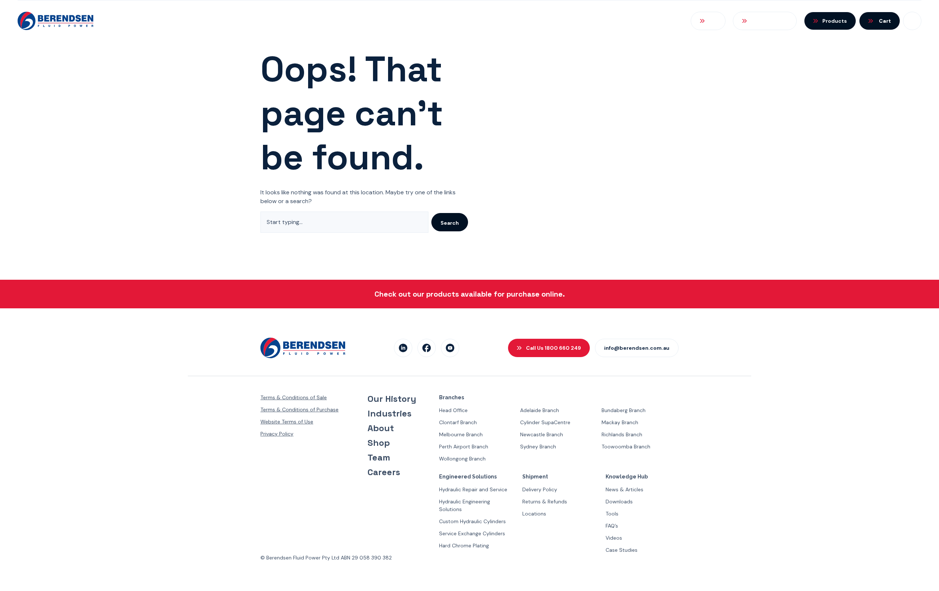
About (381, 428)
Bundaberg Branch (624, 410)
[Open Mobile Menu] (912, 21)
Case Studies (621, 550)
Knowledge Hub (592, 21)
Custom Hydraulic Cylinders (472, 521)
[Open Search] (708, 21)
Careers (384, 472)
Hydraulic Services (478, 21)
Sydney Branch (538, 446)
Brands (537, 21)
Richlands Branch (622, 434)
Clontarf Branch (458, 422)
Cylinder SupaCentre (545, 422)
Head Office (453, 410)
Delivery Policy (539, 489)
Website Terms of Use (286, 421)
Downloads (619, 501)
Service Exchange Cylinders (472, 533)
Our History (392, 399)
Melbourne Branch (461, 434)
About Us (415, 21)
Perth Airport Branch (463, 446)
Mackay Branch (620, 422)
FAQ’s (612, 525)
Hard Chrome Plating (464, 545)
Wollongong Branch (462, 458)
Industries (390, 413)
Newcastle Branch (541, 434)
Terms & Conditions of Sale (293, 397)
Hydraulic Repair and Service (473, 489)
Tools (612, 513)
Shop (379, 443)
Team (379, 457)
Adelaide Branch (539, 410)
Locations (534, 513)
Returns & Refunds (544, 501)
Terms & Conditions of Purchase (299, 409)
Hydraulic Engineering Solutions (464, 505)
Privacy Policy (276, 433)
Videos (614, 538)
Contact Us (654, 21)
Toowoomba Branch (626, 446)
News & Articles (624, 489)
